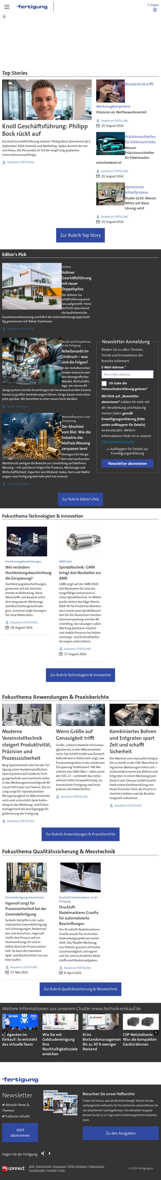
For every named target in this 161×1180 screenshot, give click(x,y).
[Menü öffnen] (7, 7)
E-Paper (153, 5)
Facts (62, 1170)
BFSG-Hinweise (77, 1166)
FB (50, 1153)
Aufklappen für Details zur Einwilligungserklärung (129, 451)
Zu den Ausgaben (121, 1133)
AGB (31, 1166)
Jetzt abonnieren (20, 1132)
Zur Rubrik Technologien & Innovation (80, 674)
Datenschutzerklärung (118, 441)
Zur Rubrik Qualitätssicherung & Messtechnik (80, 989)
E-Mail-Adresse (114, 367)
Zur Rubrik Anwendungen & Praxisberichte (80, 834)
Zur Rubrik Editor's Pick (80, 499)
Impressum (59, 1166)
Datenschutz (43, 1166)
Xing (44, 1153)
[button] (5, 1032)
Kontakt (52, 1170)
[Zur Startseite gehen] (32, 7)
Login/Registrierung (156, 10)
